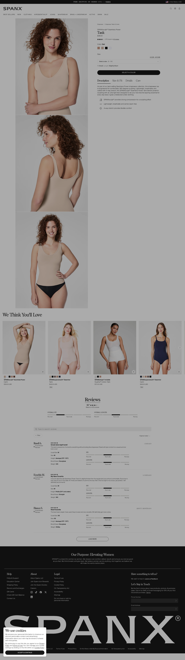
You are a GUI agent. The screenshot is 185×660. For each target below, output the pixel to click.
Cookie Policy (39, 647)
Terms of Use (18, 645)
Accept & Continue (25, 652)
